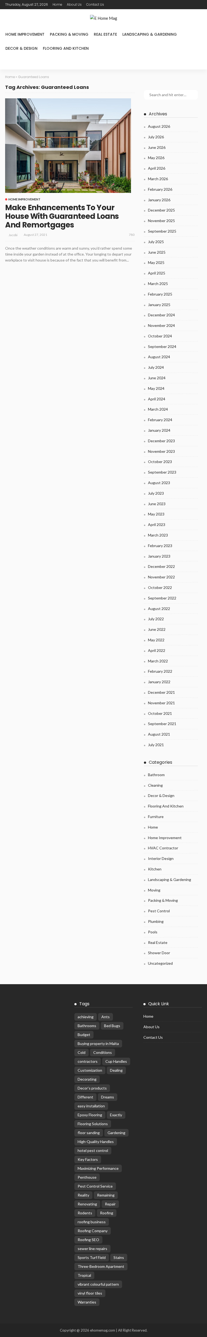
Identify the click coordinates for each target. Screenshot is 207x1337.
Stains (118, 1257)
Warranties (87, 1302)
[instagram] (134, 4)
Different (85, 1097)
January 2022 (159, 681)
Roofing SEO (88, 1239)
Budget (84, 1034)
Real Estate (105, 34)
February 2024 (160, 419)
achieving (86, 1016)
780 (131, 235)
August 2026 (159, 126)
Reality (83, 1195)
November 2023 (161, 451)
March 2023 (158, 535)
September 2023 (162, 472)
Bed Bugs (112, 1025)
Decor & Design (21, 48)
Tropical (84, 1275)
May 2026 (156, 157)
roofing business (92, 1221)
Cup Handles (116, 1061)
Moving (154, 890)
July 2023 (156, 493)
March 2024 (158, 409)
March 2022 (158, 661)
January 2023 (159, 556)
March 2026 (158, 178)
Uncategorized (160, 963)
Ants (105, 1016)
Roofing (106, 1213)
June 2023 (156, 503)
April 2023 (156, 524)
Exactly (116, 1115)
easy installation (91, 1106)
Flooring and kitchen (66, 48)
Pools (152, 932)
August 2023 (159, 482)
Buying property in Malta (98, 1043)
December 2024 (161, 315)
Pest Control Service (95, 1186)
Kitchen (154, 869)
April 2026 (156, 168)
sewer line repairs (92, 1248)
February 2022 (160, 671)
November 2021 (161, 703)
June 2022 (156, 629)
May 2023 (156, 514)
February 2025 (160, 294)
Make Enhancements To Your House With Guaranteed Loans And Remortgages (62, 216)
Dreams (107, 1097)
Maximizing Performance (98, 1168)
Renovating (87, 1204)
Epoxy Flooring (90, 1115)
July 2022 (156, 618)
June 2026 (156, 147)
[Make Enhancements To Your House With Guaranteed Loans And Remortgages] (68, 145)
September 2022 (162, 598)
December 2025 (161, 210)
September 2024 (162, 346)
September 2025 (162, 231)
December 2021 (161, 692)
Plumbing (156, 921)
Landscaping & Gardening (149, 34)
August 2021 (159, 734)
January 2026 (159, 199)
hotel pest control (93, 1150)
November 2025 (161, 220)
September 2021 (162, 723)
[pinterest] (127, 4)
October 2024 (160, 336)
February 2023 (160, 545)
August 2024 (159, 356)
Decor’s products (92, 1088)
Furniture (156, 816)
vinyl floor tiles (90, 1293)
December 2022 (161, 566)
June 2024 (156, 378)
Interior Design (161, 858)
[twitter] (120, 4)
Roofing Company (93, 1230)
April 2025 (156, 273)
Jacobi (13, 235)
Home (57, 4)
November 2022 (161, 577)
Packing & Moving (69, 34)
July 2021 (156, 744)
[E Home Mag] (103, 18)
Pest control (159, 911)
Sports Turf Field (92, 1257)
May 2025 (156, 262)
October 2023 (160, 461)
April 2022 (156, 650)
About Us (74, 4)
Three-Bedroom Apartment (101, 1266)
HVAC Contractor (163, 848)
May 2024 (156, 388)
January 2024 (159, 430)
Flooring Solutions (93, 1123)
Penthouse (87, 1177)
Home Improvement (24, 34)
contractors (88, 1061)
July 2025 (156, 241)
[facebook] (113, 4)
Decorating (87, 1079)
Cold (81, 1052)
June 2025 (156, 252)
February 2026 (160, 189)
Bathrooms (87, 1025)
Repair (110, 1204)
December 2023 (161, 440)
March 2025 (158, 283)
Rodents (85, 1213)
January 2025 (159, 304)
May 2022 (156, 640)
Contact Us (95, 4)
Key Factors (88, 1159)
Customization (90, 1070)
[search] (10, 62)
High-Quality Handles (96, 1141)
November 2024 (161, 325)
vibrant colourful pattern (98, 1284)
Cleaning (155, 785)
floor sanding (89, 1132)
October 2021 (160, 713)
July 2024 (156, 367)
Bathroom (156, 774)
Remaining (106, 1195)
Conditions (102, 1052)
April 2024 (156, 399)
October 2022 (160, 587)
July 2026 (156, 137)
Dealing (116, 1070)
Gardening (116, 1132)
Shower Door (159, 952)
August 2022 (159, 608)
